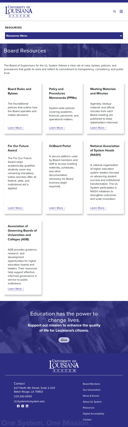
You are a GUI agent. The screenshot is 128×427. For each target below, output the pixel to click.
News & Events (91, 395)
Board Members (91, 384)
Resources (88, 407)
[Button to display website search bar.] (114, 11)
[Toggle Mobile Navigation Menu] (121, 11)
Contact (87, 419)
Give (64, 340)
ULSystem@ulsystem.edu (29, 401)
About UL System (92, 401)
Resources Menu (16, 36)
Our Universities (91, 389)
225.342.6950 (23, 396)
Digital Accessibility (93, 413)
